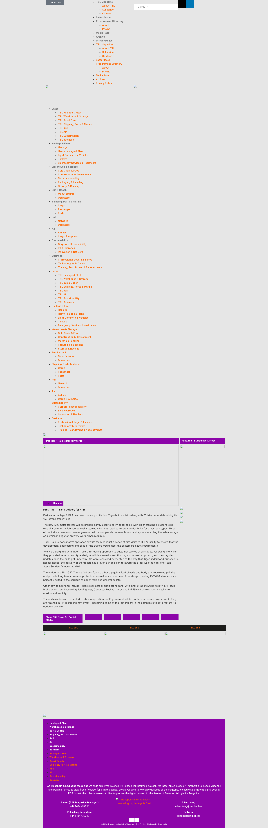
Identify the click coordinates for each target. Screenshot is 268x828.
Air (53, 228)
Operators (64, 197)
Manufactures (66, 193)
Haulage (62, 147)
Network (63, 220)
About (105, 25)
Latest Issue (103, 17)
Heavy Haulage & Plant (71, 151)
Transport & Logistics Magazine (69, 786)
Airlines (62, 232)
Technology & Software (71, 263)
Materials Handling (69, 178)
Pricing (106, 29)
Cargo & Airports (68, 236)
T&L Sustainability (68, 135)
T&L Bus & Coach (68, 120)
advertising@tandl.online (188, 806)
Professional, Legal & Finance (75, 259)
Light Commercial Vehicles (73, 155)
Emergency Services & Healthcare (77, 162)
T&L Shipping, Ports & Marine (75, 124)
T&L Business (66, 139)
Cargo (61, 205)
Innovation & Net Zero (70, 251)
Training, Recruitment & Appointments (80, 267)
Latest (56, 108)
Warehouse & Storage (65, 166)
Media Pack (102, 32)
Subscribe (108, 9)
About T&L (108, 5)
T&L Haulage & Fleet (69, 112)
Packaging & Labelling (70, 182)
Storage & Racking (68, 186)
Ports (61, 213)
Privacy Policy (104, 40)
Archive (100, 36)
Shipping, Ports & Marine (66, 201)
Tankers (62, 159)
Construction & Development (74, 174)
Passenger (64, 209)
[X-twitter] (182, 4)
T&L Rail (63, 128)
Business (57, 255)
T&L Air (62, 131)
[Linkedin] (190, 4)
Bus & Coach (59, 190)
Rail (54, 217)
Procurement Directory (109, 21)
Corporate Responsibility (72, 244)
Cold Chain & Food (68, 170)
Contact (107, 13)
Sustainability (60, 240)
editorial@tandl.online (188, 815)
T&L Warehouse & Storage (73, 116)
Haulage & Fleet (61, 143)
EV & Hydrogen (66, 248)
